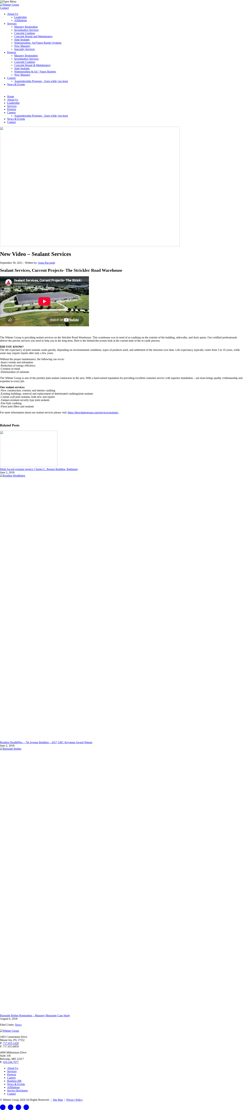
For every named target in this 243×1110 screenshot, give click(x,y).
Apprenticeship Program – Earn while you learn (41, 81)
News (18, 1024)
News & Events (16, 84)
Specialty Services (24, 49)
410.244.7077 (11, 1062)
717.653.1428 (11, 1043)
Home (10, 96)
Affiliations (20, 20)
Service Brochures (17, 1090)
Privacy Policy (74, 1099)
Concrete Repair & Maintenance (32, 65)
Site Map (58, 1099)
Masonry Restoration (26, 26)
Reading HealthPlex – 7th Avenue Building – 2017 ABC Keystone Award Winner (46, 742)
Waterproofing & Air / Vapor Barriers (35, 71)
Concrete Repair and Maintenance (33, 36)
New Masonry (22, 45)
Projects (11, 52)
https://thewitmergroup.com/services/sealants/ (93, 412)
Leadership (20, 17)
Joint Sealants (22, 39)
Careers (11, 77)
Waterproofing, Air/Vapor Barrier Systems (37, 42)
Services (12, 23)
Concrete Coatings (24, 33)
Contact (4, 7)
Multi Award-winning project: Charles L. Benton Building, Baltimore (39, 469)
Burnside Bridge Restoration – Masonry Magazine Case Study (35, 1015)
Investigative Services (26, 29)
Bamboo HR (14, 1080)
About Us (12, 13)
